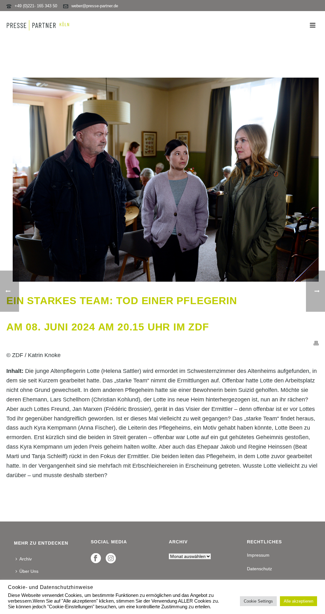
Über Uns (28, 571)
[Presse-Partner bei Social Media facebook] (96, 558)
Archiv (25, 558)
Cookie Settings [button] (258, 601)
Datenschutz (259, 568)
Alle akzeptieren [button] (298, 601)
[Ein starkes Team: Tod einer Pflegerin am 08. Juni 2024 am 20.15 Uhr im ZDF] (162, 179)
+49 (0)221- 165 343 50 (36, 5)
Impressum (258, 555)
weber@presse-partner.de (94, 5)
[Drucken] (316, 343)
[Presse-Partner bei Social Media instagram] (111, 558)
